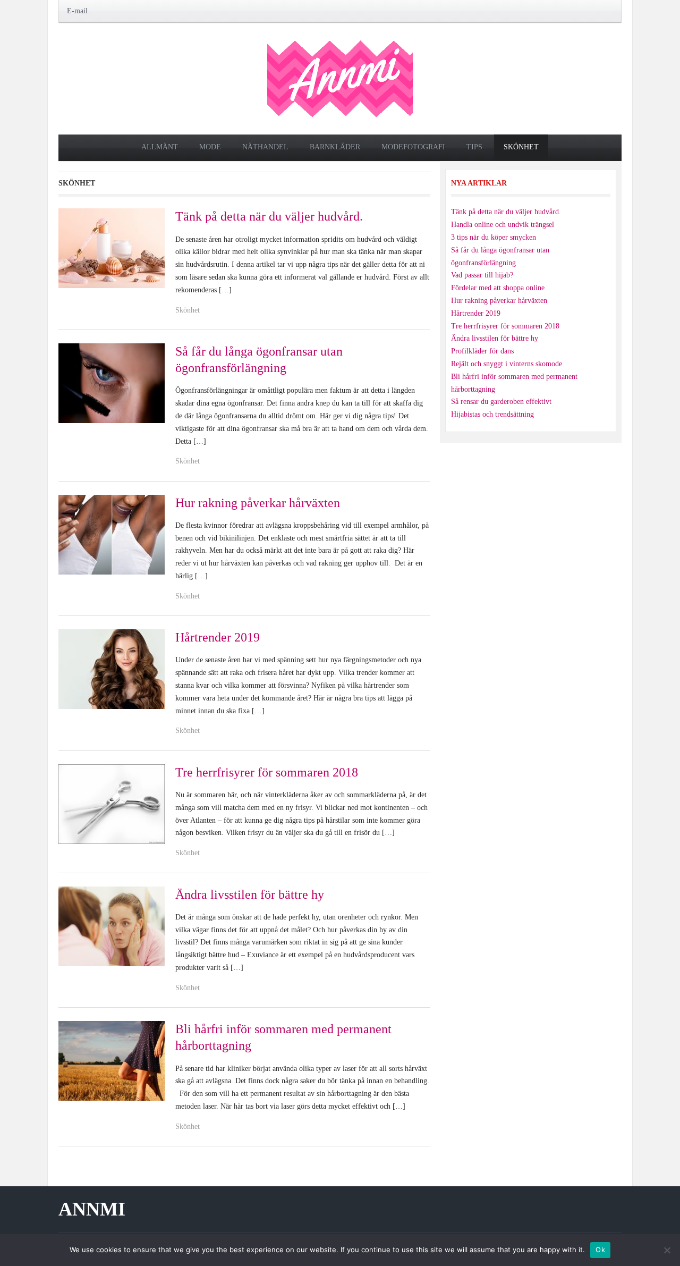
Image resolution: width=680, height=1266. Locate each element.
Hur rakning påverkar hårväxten (257, 503)
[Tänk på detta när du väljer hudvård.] (111, 248)
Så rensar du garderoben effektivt (501, 402)
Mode (210, 147)
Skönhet (521, 147)
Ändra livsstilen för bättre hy (249, 894)
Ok (600, 1249)
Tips (474, 147)
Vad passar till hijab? (482, 275)
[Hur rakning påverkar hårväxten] (111, 534)
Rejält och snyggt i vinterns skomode (506, 364)
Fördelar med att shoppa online (498, 288)
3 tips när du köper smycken (493, 237)
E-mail (77, 11)
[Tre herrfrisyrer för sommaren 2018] (111, 803)
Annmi (91, 1209)
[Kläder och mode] (340, 78)
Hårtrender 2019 (217, 637)
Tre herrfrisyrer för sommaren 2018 (266, 772)
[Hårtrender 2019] (111, 668)
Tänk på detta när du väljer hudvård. (269, 216)
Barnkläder (335, 147)
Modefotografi (413, 147)
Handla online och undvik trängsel (502, 225)
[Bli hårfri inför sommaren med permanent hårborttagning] (111, 1060)
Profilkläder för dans (482, 351)
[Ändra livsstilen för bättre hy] (111, 926)
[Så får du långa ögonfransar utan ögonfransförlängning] (111, 382)
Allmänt (159, 147)
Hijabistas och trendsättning (492, 414)
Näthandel (265, 147)
